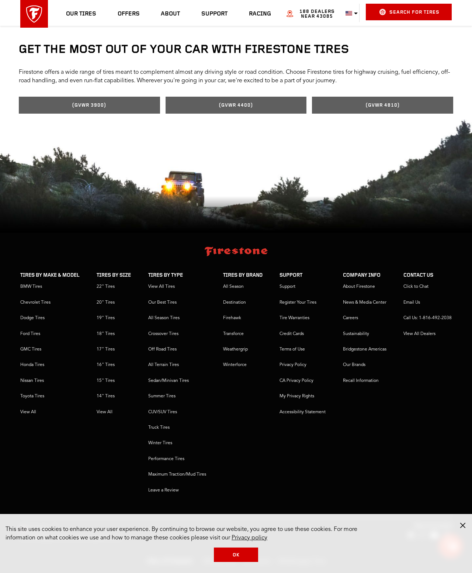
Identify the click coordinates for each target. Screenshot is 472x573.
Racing (260, 14)
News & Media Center (364, 302)
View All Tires (161, 286)
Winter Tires (160, 443)
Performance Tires (166, 459)
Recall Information (361, 381)
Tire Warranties (294, 318)
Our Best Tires (162, 302)
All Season (233, 286)
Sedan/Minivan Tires (168, 381)
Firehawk (232, 318)
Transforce (233, 334)
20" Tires (106, 302)
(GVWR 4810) (383, 105)
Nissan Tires (32, 381)
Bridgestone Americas (364, 349)
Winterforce (235, 365)
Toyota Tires (32, 396)
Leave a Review (163, 490)
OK (236, 555)
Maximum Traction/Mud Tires (177, 474)
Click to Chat (415, 286)
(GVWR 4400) (236, 105)
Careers (350, 318)
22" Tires (106, 286)
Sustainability (356, 334)
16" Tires (106, 365)
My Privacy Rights (297, 396)
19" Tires (106, 318)
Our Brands (354, 365)
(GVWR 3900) (89, 105)
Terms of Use (292, 349)
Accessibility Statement (303, 412)
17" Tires (106, 349)
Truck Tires (159, 427)
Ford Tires (30, 334)
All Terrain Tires (163, 365)
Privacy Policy (293, 365)
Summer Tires (162, 396)
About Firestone (359, 286)
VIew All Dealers (419, 334)
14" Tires (106, 396)
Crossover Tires (163, 334)
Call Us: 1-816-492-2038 (427, 318)
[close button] (462, 525)
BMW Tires (31, 286)
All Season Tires (164, 318)
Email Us (411, 302)
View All (28, 412)
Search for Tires (414, 12)
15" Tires (106, 381)
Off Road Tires (162, 349)
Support (214, 14)
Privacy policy (249, 538)
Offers (129, 14)
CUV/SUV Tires (162, 412)
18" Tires (106, 334)
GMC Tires (30, 349)
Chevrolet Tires (35, 302)
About (170, 14)
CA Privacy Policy (296, 381)
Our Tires (81, 14)
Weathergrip (235, 349)
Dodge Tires (32, 318)
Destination (234, 302)
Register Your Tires (298, 302)
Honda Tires (32, 365)
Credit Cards (292, 334)
